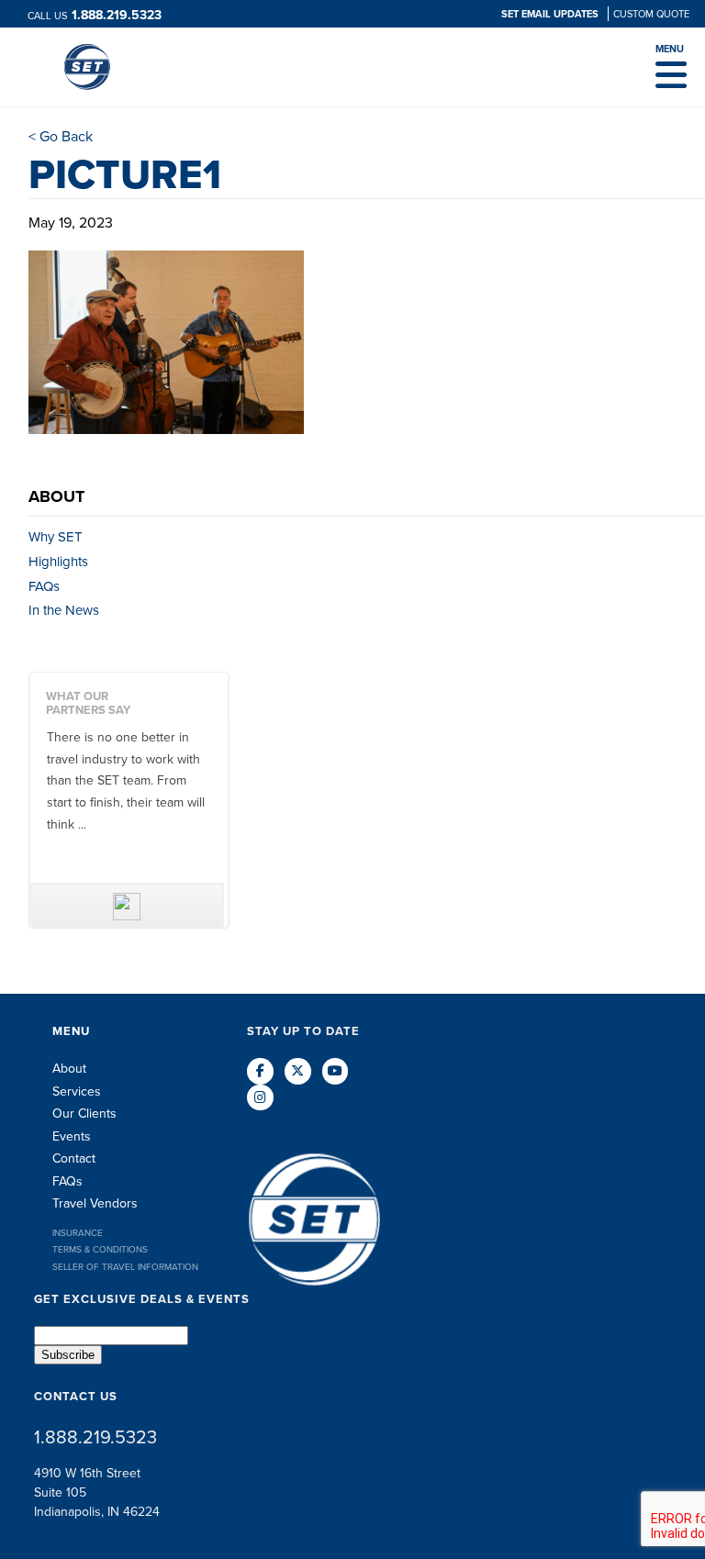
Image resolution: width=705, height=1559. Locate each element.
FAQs (44, 586)
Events (71, 1136)
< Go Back (60, 136)
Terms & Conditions (100, 1249)
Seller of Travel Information (125, 1267)
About (69, 1068)
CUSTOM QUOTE (651, 13)
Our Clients (84, 1113)
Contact (73, 1158)
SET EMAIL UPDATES (551, 13)
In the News (63, 610)
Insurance (77, 1233)
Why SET (55, 537)
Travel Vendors (95, 1203)
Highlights (58, 561)
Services (76, 1091)
